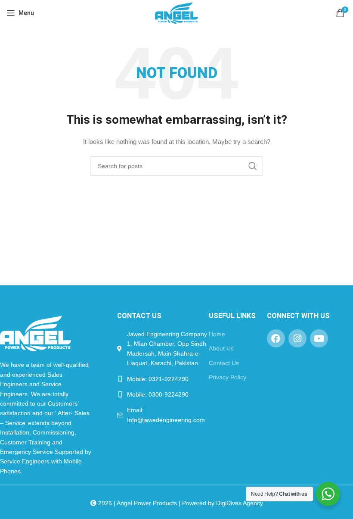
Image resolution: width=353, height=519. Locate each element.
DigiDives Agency (239, 503)
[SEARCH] (253, 166)
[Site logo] (176, 12)
